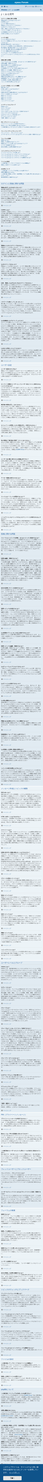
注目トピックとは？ (6, 97)
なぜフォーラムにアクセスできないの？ (12, 71)
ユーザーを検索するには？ (8, 145)
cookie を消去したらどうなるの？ (10, 33)
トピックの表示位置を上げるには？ (11, 81)
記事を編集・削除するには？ (9, 63)
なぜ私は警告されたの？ (7, 75)
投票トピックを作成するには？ (9, 66)
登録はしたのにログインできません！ (11, 25)
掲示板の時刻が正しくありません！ (11, 44)
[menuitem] (6, 6)
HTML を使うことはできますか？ (10, 89)
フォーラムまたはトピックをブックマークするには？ (15, 154)
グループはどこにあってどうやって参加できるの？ (15, 111)
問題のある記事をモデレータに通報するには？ (14, 76)
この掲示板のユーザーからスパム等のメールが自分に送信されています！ (21, 127)
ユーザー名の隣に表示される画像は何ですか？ (14, 49)
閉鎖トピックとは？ (6, 99)
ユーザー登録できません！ (8, 23)
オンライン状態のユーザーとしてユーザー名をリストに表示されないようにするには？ (21, 41)
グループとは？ (5, 109)
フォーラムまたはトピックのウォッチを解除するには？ (16, 157)
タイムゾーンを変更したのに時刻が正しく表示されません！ (17, 46)
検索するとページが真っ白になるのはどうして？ (14, 143)
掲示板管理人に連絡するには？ (9, 177)
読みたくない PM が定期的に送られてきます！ (14, 125)
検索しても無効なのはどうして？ (10, 141)
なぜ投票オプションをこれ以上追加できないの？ (14, 68)
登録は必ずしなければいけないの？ (11, 20)
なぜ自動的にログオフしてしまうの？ (11, 32)
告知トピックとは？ (6, 95)
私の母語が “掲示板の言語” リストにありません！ (14, 47)
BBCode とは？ (5, 87)
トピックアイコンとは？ (7, 100)
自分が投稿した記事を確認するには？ (11, 146)
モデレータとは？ (6, 108)
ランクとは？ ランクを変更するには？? (12, 52)
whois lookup (19, 1434)
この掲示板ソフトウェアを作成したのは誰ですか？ (15, 170)
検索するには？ (5, 140)
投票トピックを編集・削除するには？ (11, 70)
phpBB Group (20, 449)
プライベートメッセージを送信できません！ (13, 123)
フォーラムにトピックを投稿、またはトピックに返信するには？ (18, 61)
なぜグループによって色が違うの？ (11, 114)
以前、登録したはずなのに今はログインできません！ (15, 28)
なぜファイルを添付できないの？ (10, 73)
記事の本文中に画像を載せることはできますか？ (14, 92)
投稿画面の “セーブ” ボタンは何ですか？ (12, 78)
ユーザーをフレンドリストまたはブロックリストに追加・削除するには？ (21, 134)
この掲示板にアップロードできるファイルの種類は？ (15, 163)
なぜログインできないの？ (8, 27)
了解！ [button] (12, 1478)
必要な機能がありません (7, 172)
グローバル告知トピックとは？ (9, 94)
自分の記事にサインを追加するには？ (11, 65)
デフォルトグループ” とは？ (8, 116)
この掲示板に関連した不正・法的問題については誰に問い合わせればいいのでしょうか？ (21, 174)
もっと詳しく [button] (14, 1472)
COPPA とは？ (5, 22)
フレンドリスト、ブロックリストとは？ (12, 132)
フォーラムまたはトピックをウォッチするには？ (14, 155)
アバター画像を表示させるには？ (10, 51)
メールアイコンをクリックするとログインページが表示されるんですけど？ (20, 55)
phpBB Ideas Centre (7, 1416)
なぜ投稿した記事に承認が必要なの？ (11, 80)
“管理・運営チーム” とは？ (8, 118)
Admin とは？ (4, 106)
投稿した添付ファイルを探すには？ (11, 164)
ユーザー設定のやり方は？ (8, 39)
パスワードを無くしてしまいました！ (11, 30)
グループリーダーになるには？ (9, 113)
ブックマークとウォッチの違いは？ (11, 152)
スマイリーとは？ (6, 90)
